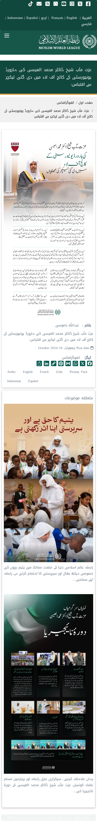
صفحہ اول (86, 103)
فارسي (86, 24)
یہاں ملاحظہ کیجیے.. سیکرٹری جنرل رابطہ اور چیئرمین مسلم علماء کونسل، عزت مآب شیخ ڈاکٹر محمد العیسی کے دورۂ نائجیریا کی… (48, 785)
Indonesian (15, 18)
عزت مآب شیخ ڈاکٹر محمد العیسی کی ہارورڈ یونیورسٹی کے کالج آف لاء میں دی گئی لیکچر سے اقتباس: (48, 114)
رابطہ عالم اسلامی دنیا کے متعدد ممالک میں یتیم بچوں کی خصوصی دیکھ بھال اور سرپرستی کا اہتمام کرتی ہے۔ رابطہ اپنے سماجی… (48, 573)
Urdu (59, 372)
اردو (44, 18)
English (28, 372)
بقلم (87, 325)
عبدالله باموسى (67, 325)
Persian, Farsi (78, 372)
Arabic (11, 372)
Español (32, 18)
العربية (87, 18)
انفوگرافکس (71, 357)
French (44, 372)
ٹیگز (88, 358)
